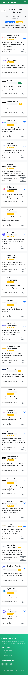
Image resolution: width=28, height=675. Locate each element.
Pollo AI (10, 431)
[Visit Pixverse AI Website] (24, 412)
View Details (22, 50)
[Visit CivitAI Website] (24, 82)
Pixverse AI (11, 411)
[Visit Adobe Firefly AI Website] (24, 37)
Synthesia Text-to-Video (14, 567)
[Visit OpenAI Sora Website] (24, 392)
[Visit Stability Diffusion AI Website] (24, 503)
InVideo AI (11, 278)
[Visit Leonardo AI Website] (24, 325)
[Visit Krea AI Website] (24, 302)
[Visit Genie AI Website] (24, 166)
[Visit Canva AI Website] (24, 60)
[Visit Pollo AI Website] (24, 433)
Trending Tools (7, 655)
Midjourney (11, 369)
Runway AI (11, 479)
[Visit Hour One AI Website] (24, 234)
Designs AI (11, 121)
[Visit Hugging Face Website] (24, 257)
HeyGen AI (11, 210)
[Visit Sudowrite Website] (24, 525)
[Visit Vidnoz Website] (24, 611)
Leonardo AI (11, 323)
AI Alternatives (7, 650)
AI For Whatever (9, 2)
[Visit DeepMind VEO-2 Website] (24, 103)
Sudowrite (11, 524)
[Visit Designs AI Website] (24, 122)
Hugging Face (12, 255)
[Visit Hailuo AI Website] (24, 189)
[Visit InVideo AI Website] (24, 280)
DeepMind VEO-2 (13, 102)
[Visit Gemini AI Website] (24, 145)
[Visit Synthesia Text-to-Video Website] (24, 568)
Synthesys (11, 589)
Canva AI (10, 58)
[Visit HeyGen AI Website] (24, 212)
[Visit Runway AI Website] (24, 481)
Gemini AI (11, 143)
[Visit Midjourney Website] (24, 370)
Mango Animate (13, 346)
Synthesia (11, 545)
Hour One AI (11, 232)
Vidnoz (9, 610)
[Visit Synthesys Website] (24, 591)
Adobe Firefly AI (13, 35)
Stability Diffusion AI (15, 501)
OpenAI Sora (11, 390)
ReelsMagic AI (12, 456)
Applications (6, 653)
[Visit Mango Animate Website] (24, 348)
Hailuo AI (10, 187)
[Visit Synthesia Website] (24, 546)
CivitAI (9, 81)
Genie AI (10, 164)
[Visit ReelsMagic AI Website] (24, 458)
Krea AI (10, 301)
